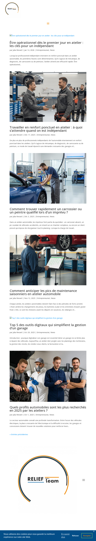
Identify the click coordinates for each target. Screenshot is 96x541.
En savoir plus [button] (65, 535)
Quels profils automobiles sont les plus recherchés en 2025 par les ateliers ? (48, 409)
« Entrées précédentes (19, 434)
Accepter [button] (87, 536)
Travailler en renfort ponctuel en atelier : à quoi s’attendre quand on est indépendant (46, 129)
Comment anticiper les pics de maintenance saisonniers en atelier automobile (43, 292)
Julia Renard (17, 50)
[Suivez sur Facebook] (40, 528)
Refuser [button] (75, 536)
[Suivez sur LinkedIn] (50, 528)
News (52, 50)
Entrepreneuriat (42, 50)
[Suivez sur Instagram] (46, 528)
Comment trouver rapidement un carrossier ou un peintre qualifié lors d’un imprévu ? (46, 210)
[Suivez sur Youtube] (56, 528)
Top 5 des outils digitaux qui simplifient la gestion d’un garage (48, 326)
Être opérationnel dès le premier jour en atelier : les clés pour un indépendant (46, 44)
